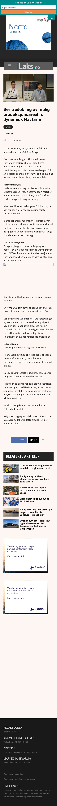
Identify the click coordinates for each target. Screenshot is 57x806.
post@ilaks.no (10, 732)
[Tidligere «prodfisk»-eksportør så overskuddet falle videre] (11, 479)
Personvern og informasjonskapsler (19, 779)
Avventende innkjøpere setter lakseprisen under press (33, 490)
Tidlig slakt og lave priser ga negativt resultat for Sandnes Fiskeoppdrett (36, 512)
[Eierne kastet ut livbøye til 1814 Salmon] (11, 501)
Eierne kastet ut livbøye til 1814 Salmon (35, 500)
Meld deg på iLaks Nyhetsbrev (28, 3)
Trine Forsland (10, 763)
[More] (43, 440)
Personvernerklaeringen (14, 774)
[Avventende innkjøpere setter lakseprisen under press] (11, 490)
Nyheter (8, 127)
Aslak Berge (8, 133)
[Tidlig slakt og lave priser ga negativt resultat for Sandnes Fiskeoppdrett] (11, 512)
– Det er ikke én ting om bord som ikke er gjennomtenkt (36, 467)
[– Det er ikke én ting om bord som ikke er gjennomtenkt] (11, 468)
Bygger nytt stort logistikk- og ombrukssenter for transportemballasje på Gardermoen (35, 524)
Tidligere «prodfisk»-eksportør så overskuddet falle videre (34, 479)
